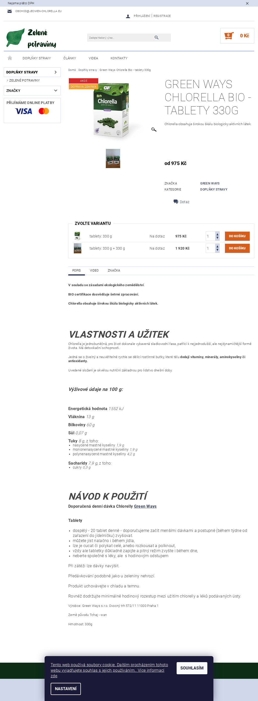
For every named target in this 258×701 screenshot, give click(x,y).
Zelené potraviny (24, 80)
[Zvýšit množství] (217, 233)
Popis (76, 270)
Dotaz (185, 202)
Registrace (162, 16)
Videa (93, 58)
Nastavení (66, 688)
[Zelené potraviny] (31, 38)
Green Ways (209, 183)
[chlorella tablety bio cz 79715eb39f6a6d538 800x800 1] (78, 236)
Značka (114, 270)
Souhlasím (192, 668)
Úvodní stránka (10, 58)
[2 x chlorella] (78, 248)
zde (54, 675)
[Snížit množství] (217, 238)
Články (69, 58)
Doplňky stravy (37, 58)
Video (94, 270)
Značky (13, 91)
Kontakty (119, 58)
